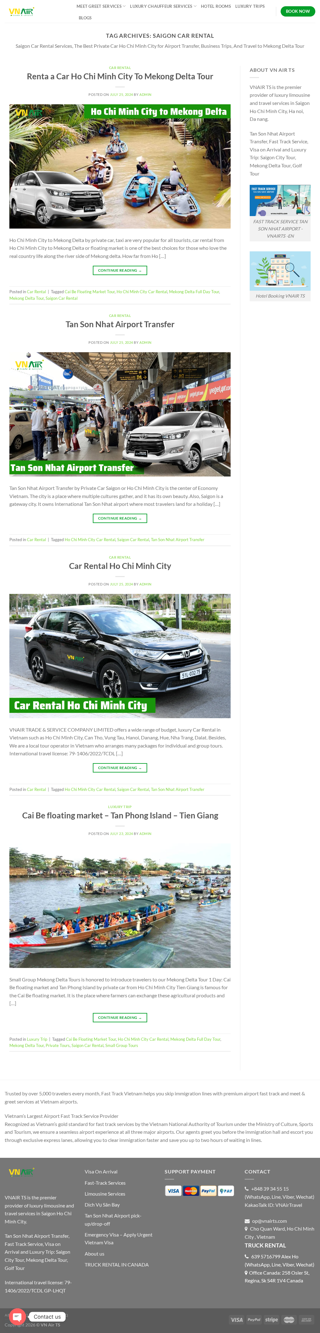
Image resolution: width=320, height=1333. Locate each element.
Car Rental (120, 68)
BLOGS (85, 17)
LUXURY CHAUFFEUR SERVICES (161, 6)
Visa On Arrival (101, 1171)
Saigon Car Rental (62, 298)
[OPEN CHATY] (17, 1316)
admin (145, 94)
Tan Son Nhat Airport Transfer (120, 324)
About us (94, 1253)
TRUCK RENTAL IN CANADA (117, 1264)
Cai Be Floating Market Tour (90, 291)
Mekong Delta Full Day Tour (194, 291)
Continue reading (120, 270)
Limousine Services (105, 1194)
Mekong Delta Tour (26, 298)
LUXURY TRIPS (250, 6)
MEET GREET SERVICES (99, 6)
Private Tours (58, 1045)
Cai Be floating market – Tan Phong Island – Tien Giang (120, 815)
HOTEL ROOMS (216, 6)
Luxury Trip (120, 807)
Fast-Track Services (105, 1183)
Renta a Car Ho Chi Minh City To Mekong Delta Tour (120, 76)
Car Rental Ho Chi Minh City (120, 565)
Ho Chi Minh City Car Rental (142, 291)
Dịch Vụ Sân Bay (102, 1204)
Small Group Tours (121, 1045)
